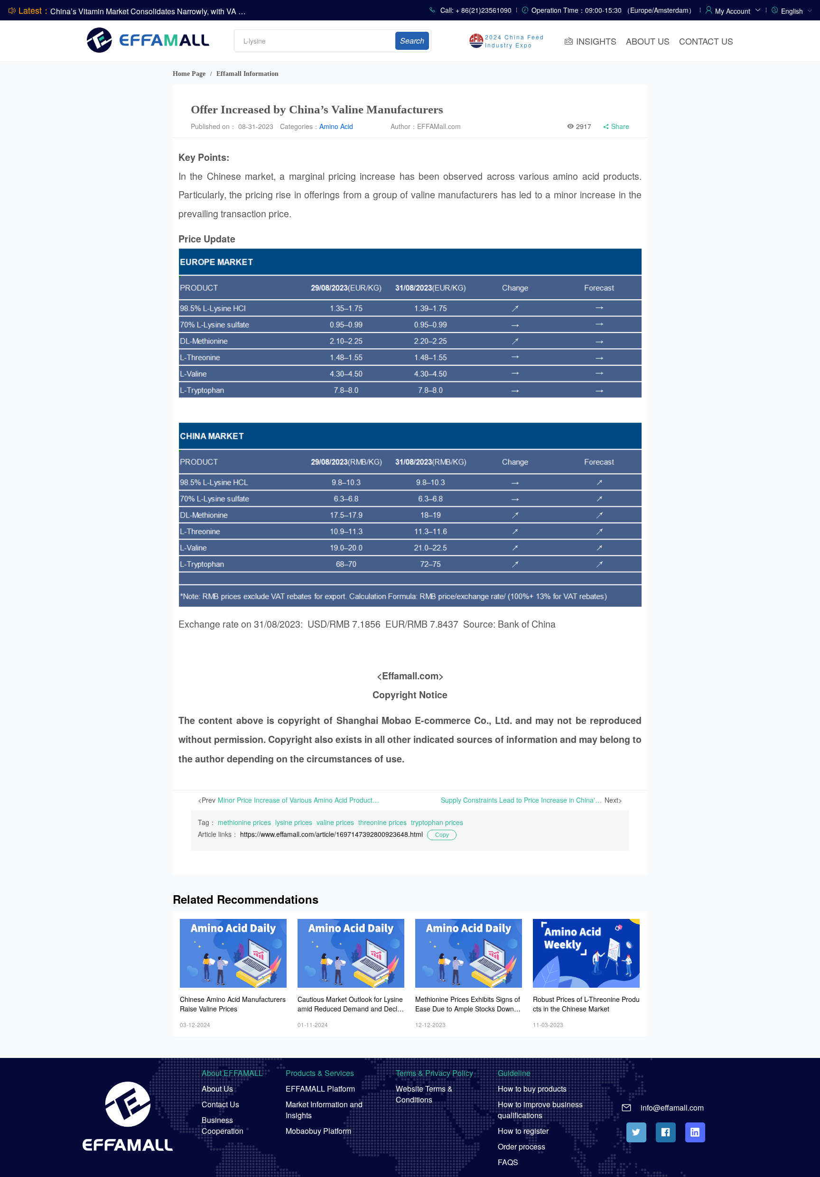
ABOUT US (648, 41)
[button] (738, 9)
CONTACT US (706, 41)
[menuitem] (796, 10)
